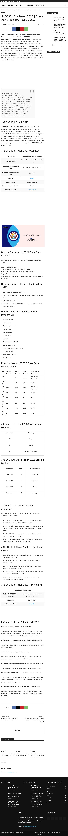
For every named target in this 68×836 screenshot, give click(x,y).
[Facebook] (56, 1)
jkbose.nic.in (32, 189)
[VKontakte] (64, 818)
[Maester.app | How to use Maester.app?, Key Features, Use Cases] (50, 25)
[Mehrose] (8, 730)
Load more (56, 45)
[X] (61, 1)
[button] (65, 5)
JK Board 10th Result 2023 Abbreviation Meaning (17, 106)
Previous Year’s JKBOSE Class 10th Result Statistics (18, 104)
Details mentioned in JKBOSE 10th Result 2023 (17, 102)
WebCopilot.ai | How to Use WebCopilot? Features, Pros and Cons (60, 32)
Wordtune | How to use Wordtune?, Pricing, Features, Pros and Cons (60, 39)
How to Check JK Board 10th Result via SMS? (17, 100)
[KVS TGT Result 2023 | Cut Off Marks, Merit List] (22, 747)
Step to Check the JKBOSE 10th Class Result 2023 (18, 98)
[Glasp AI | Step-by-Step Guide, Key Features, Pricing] (50, 19)
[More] (30, 29)
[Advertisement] (22, 75)
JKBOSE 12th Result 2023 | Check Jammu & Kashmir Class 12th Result (34, 720)
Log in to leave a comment (9, 772)
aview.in (32, 604)
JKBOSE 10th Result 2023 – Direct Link (15, 114)
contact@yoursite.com (30, 826)
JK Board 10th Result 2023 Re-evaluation (15, 110)
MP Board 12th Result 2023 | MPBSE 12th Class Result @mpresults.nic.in (37, 756)
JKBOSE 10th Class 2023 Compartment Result (17, 112)
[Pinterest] (22, 29)
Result (7, 10)
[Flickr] (56, 818)
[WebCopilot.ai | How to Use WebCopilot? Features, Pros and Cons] (50, 32)
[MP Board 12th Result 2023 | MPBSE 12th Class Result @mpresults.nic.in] (37, 747)
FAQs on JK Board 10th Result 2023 (14, 116)
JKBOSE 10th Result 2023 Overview (14, 96)
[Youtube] (66, 1)
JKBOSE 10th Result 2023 (10, 93)
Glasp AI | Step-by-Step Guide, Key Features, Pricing (59, 19)
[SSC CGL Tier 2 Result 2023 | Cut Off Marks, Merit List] (8, 747)
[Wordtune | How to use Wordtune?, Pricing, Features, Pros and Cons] (50, 39)
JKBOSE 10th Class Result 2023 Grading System (17, 108)
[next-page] (5, 761)
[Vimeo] (63, 1)
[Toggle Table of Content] (31, 91)
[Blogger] (48, 818)
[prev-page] (2, 761)
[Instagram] (58, 1)
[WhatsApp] (26, 29)
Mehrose (5, 24)
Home (2, 10)
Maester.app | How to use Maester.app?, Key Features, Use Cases (60, 26)
